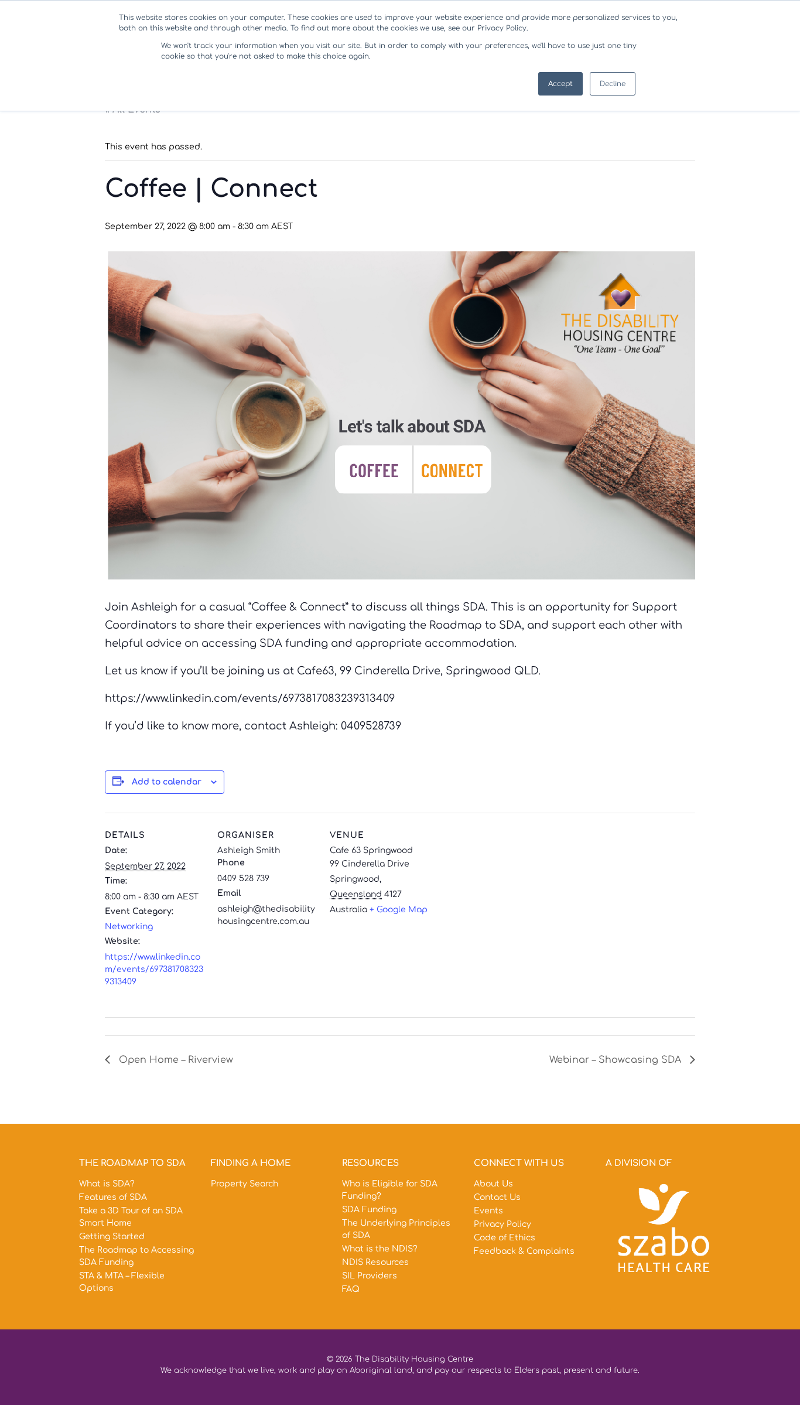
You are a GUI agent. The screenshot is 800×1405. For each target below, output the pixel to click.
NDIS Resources (375, 1262)
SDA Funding (369, 1209)
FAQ (351, 1289)
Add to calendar (166, 781)
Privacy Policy (502, 1224)
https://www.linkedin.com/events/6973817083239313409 (154, 969)
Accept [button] (560, 84)
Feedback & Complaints (524, 1251)
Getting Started (112, 1236)
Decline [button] (612, 84)
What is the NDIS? (380, 1248)
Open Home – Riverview (174, 1060)
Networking (129, 926)
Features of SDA (113, 1197)
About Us (493, 1183)
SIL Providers (369, 1275)
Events (488, 1210)
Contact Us (497, 1197)
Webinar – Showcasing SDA (616, 1060)
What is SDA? (107, 1183)
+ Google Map (399, 909)
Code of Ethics (504, 1237)
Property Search (244, 1183)
